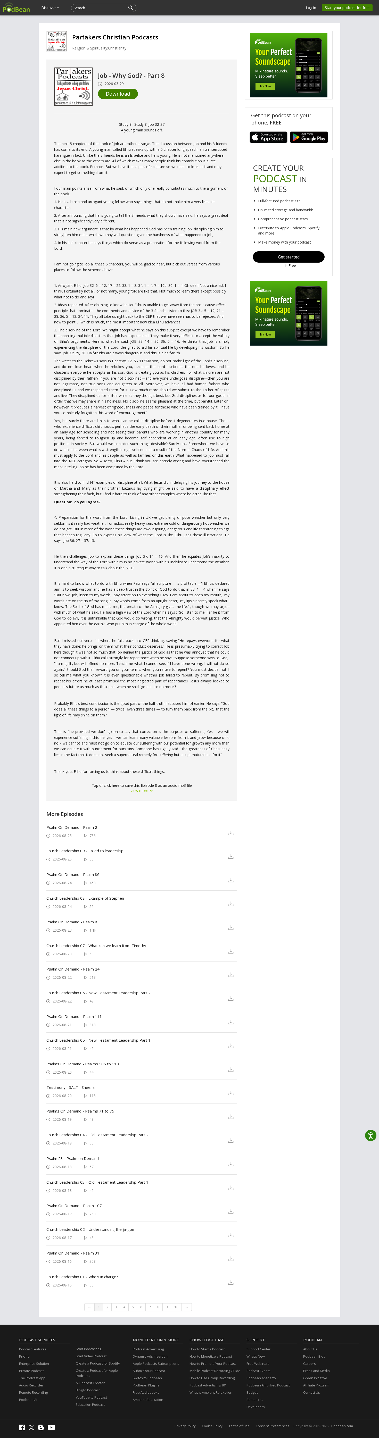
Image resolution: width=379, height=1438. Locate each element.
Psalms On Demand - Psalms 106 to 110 (82, 1063)
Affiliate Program (316, 1385)
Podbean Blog (314, 1356)
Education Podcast (90, 1404)
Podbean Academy (261, 1378)
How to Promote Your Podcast (213, 1363)
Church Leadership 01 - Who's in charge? (82, 1276)
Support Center (258, 1349)
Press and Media (316, 1370)
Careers (309, 1363)
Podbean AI (28, 1399)
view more (140, 790)
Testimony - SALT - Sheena (70, 1087)
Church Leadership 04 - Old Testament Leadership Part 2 (97, 1134)
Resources (254, 1399)
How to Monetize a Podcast (211, 1356)
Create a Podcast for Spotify (98, 1363)
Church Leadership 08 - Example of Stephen (85, 898)
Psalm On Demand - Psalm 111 (74, 1016)
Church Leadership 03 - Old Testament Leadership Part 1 (97, 1182)
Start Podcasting (88, 1349)
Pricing (24, 1356)
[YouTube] (52, 1428)
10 (176, 1307)
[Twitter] (33, 1429)
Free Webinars (257, 1363)
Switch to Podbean (147, 1378)
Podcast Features (32, 1349)
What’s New (255, 1356)
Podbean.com (342, 1426)
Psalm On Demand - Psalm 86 (73, 874)
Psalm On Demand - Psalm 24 (73, 969)
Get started (289, 257)
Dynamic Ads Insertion (150, 1356)
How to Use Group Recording (212, 1378)
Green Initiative (315, 1378)
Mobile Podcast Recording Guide (215, 1370)
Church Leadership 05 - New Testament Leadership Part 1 (98, 1040)
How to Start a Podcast (207, 1349)
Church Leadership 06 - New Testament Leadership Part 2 (98, 992)
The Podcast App (32, 1378)
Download (118, 93)
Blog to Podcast (88, 1390)
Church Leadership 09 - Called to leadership (84, 850)
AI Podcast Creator (90, 1383)
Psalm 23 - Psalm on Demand (72, 1158)
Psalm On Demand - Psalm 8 (71, 921)
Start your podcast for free (347, 7)
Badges (252, 1392)
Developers (255, 1406)
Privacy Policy (185, 1426)
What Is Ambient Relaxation (211, 1392)
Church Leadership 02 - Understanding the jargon (90, 1229)
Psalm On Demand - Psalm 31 (73, 1253)
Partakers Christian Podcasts (115, 37)
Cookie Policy (212, 1426)
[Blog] (42, 1429)
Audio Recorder (31, 1385)
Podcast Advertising (148, 1349)
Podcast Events (258, 1370)
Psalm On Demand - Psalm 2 (71, 827)
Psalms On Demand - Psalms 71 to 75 (80, 1111)
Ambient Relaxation (148, 1399)
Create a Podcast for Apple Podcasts (97, 1373)
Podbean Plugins (146, 1385)
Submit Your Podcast (149, 1370)
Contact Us (311, 1392)
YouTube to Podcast (91, 1397)
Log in (311, 7)
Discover (49, 7)
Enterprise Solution (34, 1363)
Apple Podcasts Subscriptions (156, 1363)
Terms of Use (239, 1426)
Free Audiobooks (146, 1392)
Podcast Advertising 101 (208, 1385)
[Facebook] (23, 1429)
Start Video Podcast (91, 1356)
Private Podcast (31, 1370)
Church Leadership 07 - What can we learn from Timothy (96, 945)
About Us (310, 1349)
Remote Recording (33, 1392)
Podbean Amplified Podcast (268, 1385)
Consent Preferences (272, 1426)
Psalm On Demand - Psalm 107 (74, 1205)
